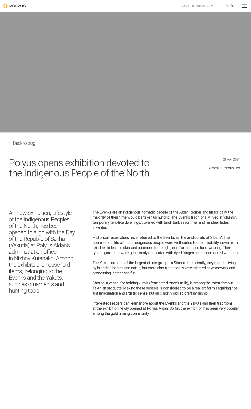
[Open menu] (244, 6)
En (227, 6)
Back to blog (24, 143)
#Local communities (224, 168)
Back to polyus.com (197, 6)
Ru (232, 6)
